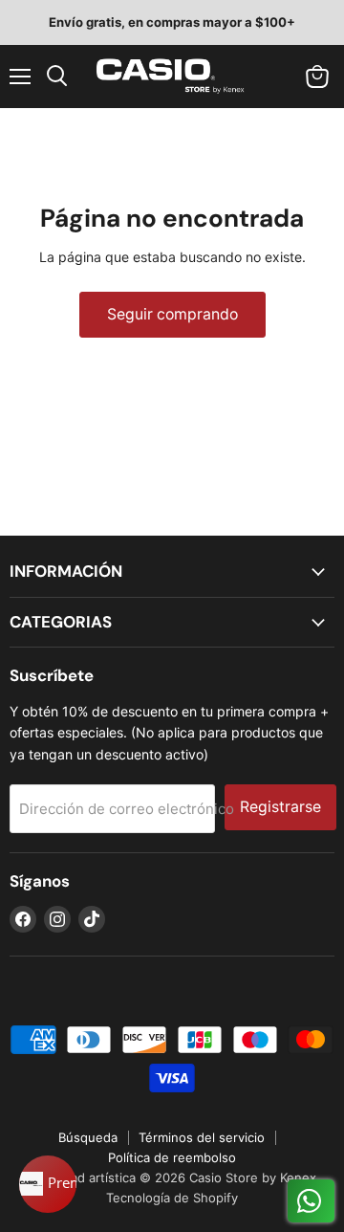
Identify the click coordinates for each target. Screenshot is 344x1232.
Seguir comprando (172, 314)
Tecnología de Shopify (172, 1197)
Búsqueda (88, 1137)
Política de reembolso (172, 1157)
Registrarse (280, 807)
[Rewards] (47, 1184)
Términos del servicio (202, 1137)
